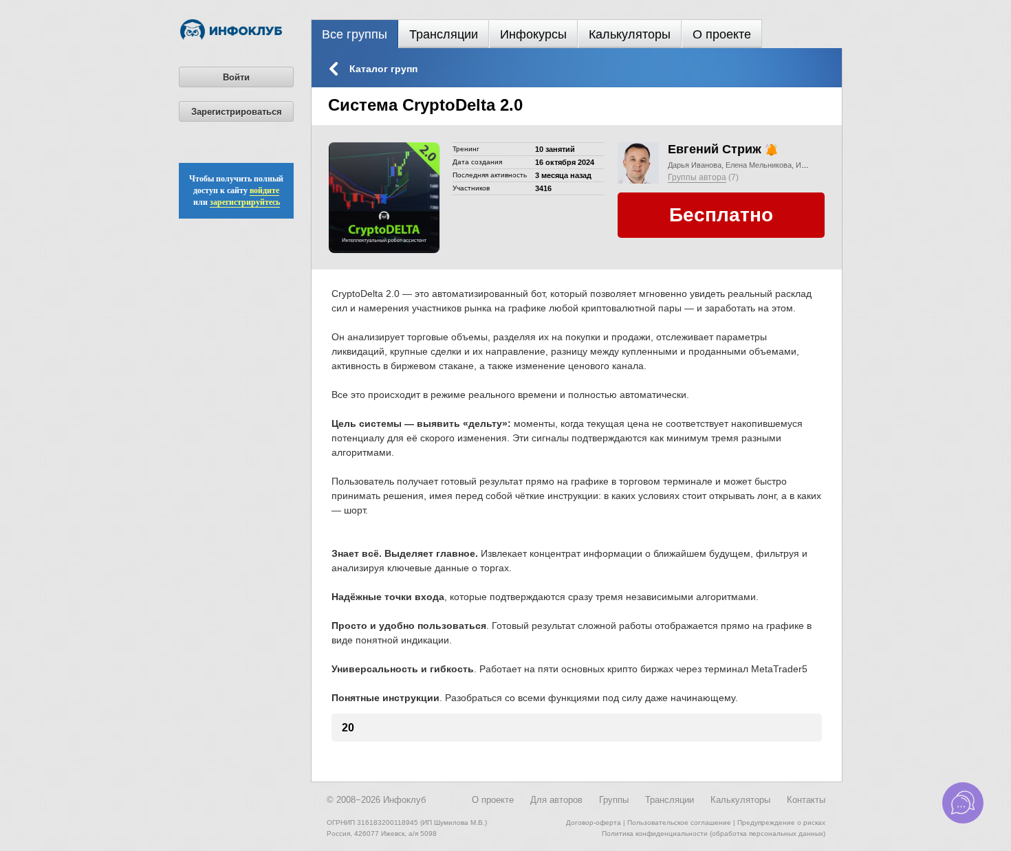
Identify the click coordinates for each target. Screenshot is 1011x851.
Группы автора (697, 177)
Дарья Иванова (694, 165)
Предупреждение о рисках (781, 822)
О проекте (722, 34)
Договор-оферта (593, 822)
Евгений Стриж (714, 149)
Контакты (806, 800)
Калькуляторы (630, 34)
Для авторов (556, 800)
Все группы (354, 34)
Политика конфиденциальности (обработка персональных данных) (713, 833)
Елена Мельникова (759, 165)
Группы (614, 800)
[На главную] (231, 37)
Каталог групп (383, 68)
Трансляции (443, 34)
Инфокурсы (533, 34)
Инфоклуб (404, 800)
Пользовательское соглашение (679, 822)
